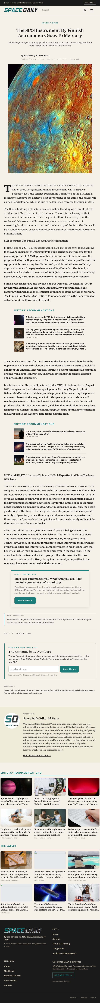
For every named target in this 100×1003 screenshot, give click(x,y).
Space (55, 934)
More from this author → (37, 755)
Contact (8, 985)
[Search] (85, 10)
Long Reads (58, 948)
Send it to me (69, 669)
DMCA (93, 997)
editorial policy (55, 749)
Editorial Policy (12, 975)
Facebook (20, 633)
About (7, 966)
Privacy (74, 997)
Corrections (10, 980)
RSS (67, 981)
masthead (36, 693)
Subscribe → (63, 975)
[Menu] (91, 10)
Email (29, 633)
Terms (84, 997)
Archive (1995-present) (64, 953)
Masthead (9, 970)
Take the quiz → (25, 600)
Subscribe (90, 3)
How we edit (74, 59)
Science (56, 939)
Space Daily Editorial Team (36, 55)
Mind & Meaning (61, 943)
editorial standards (19, 693)
